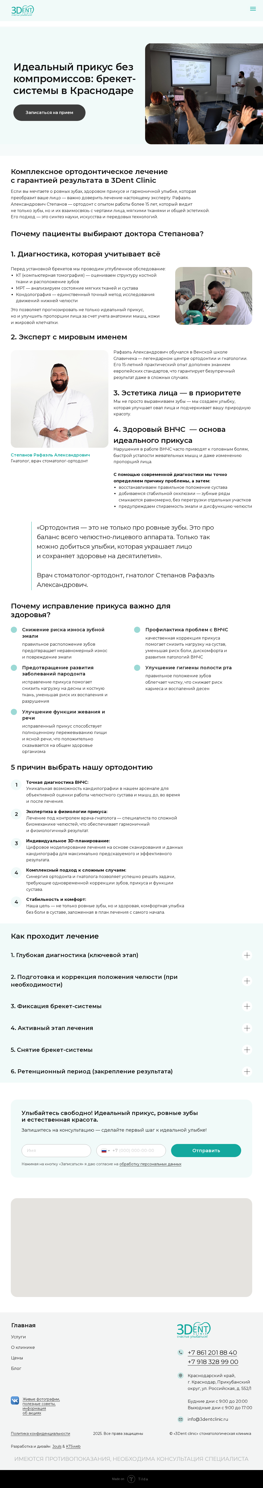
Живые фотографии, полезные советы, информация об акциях (41, 1406)
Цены (17, 1358)
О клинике (23, 1347)
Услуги (18, 1336)
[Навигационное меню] (253, 9)
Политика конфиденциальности (40, 1433)
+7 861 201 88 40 (212, 1352)
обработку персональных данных (150, 1164)
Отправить (206, 1150)
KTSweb (73, 1446)
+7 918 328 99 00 (213, 1362)
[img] (21, 10)
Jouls (56, 1446)
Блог (16, 1368)
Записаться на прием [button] (49, 112)
